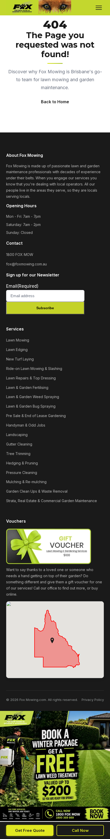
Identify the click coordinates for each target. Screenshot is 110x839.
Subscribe (45, 308)
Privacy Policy (93, 700)
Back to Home (55, 101)
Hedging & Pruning (22, 463)
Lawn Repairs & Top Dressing (31, 378)
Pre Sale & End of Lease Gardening (36, 415)
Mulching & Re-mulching (26, 482)
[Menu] (99, 7)
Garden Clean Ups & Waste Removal (37, 491)
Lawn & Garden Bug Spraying (31, 406)
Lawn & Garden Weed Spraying (32, 397)
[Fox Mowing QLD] (38, 7)
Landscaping (17, 434)
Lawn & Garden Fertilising (27, 387)
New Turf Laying (20, 359)
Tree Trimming (18, 453)
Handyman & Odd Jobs (25, 425)
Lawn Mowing (17, 340)
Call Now (80, 830)
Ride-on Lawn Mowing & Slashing (34, 368)
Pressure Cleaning (21, 472)
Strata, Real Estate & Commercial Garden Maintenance (51, 501)
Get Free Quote (30, 830)
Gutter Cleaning (19, 444)
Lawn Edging (17, 349)
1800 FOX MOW (19, 254)
